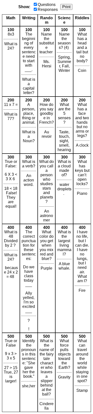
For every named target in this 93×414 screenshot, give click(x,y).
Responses (48, 9)
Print (66, 7)
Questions (47, 4)
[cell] (11, 61)
